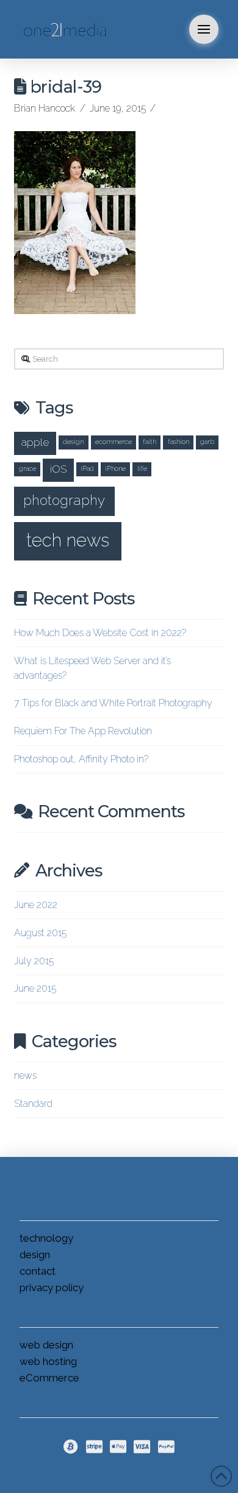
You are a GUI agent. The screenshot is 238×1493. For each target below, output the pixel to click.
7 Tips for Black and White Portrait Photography (113, 703)
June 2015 (35, 988)
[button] (203, 29)
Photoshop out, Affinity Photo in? (81, 759)
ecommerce (113, 441)
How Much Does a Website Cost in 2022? (100, 633)
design (73, 441)
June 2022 (35, 905)
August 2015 (40, 933)
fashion (178, 441)
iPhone (115, 468)
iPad (87, 468)
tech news (67, 540)
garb (207, 441)
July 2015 (34, 961)
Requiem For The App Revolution (83, 731)
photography (64, 500)
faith (149, 441)
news (25, 1075)
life (142, 468)
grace (27, 468)
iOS (58, 468)
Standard (33, 1103)
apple (35, 441)
